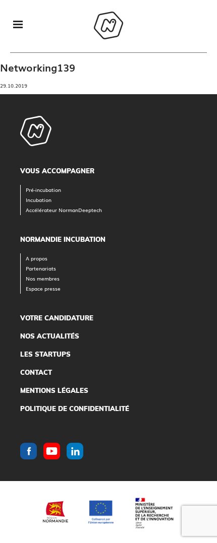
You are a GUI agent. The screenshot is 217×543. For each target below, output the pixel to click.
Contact (36, 372)
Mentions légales (54, 390)
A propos (36, 258)
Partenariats (41, 268)
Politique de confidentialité (74, 408)
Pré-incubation (43, 189)
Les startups (45, 354)
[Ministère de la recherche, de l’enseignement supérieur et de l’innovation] (154, 512)
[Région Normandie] (55, 511)
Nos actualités (49, 336)
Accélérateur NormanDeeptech (64, 210)
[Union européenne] (101, 512)
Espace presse (43, 288)
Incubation (38, 199)
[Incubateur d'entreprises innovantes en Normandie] (108, 26)
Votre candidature (56, 318)
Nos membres (43, 278)
